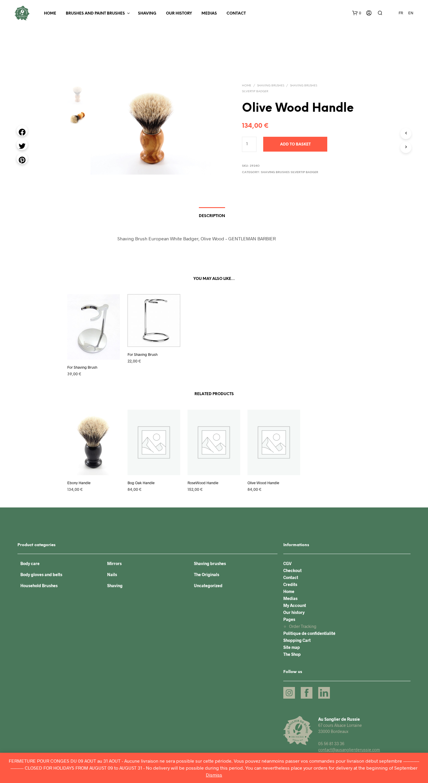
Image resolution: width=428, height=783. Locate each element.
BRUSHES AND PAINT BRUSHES (95, 13)
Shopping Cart (297, 640)
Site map (291, 647)
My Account (294, 605)
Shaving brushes (270, 85)
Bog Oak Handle (141, 482)
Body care (30, 563)
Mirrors (114, 563)
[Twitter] (22, 144)
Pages (289, 619)
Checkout (292, 570)
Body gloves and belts (41, 574)
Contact (236, 13)
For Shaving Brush (82, 367)
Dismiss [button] (214, 774)
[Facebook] (22, 130)
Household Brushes (39, 585)
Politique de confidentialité (309, 633)
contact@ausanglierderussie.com (349, 749)
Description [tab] (212, 216)
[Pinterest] (22, 158)
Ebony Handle (79, 482)
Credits (290, 584)
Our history (179, 13)
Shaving (147, 13)
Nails (112, 574)
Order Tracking (302, 626)
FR (401, 12)
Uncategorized (208, 585)
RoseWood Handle (203, 482)
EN (410, 12)
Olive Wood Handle (263, 482)
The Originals (206, 574)
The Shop (292, 654)
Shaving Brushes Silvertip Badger (289, 172)
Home (50, 13)
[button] (356, 13)
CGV (287, 563)
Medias (209, 13)
